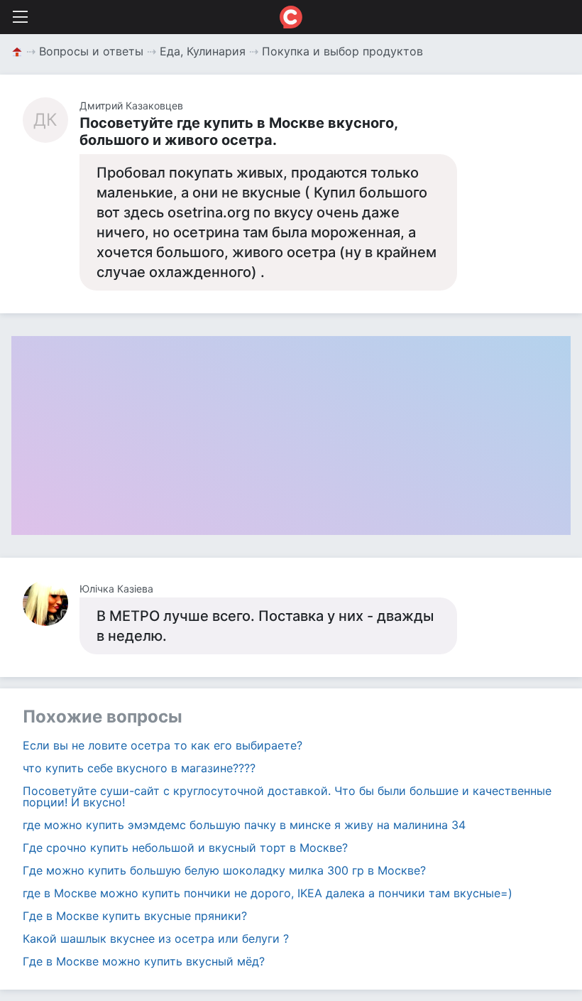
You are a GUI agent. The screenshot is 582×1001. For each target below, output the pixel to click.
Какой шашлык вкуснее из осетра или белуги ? (156, 938)
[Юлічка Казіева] (51, 603)
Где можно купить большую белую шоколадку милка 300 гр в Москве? (224, 870)
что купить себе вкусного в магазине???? (139, 768)
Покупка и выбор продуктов (342, 51)
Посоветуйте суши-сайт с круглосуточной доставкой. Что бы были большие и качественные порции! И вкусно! (287, 796)
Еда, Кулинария (203, 51)
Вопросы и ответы (91, 51)
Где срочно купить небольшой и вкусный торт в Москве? (185, 847)
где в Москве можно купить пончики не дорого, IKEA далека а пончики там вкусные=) (267, 893)
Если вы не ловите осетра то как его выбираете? (162, 745)
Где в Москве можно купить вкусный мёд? (144, 961)
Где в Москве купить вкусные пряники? (135, 916)
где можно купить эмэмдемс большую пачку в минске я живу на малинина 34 (244, 825)
